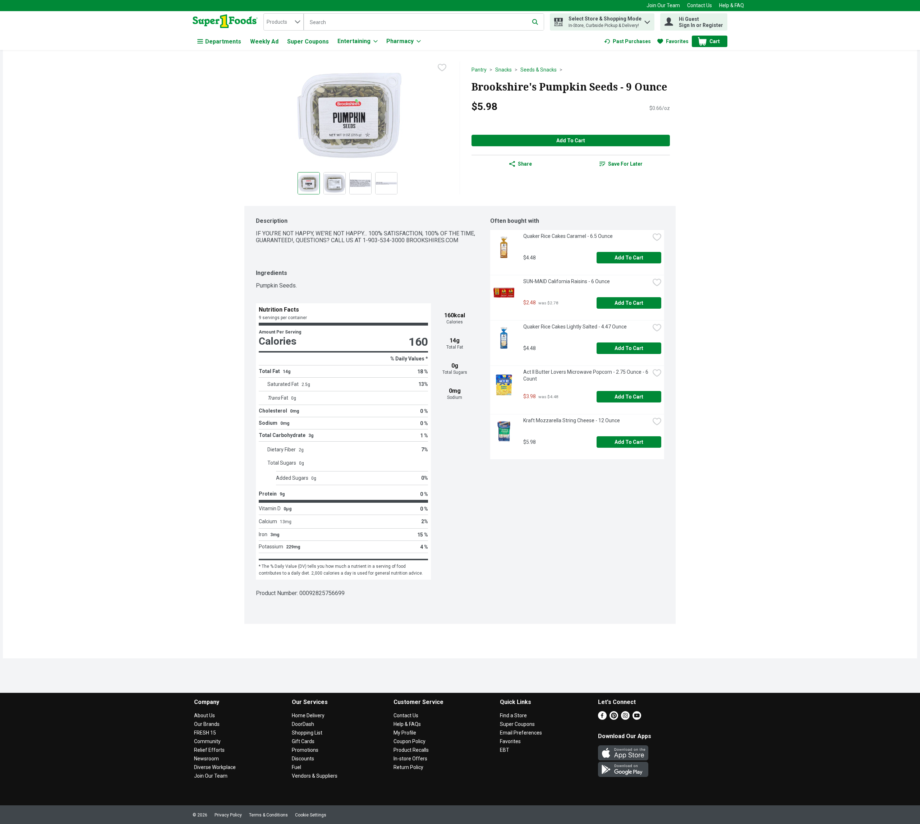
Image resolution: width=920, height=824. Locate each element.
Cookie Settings (310, 815)
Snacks (503, 70)
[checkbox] (442, 67)
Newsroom (206, 758)
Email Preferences (521, 733)
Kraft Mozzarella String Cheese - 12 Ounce (571, 420)
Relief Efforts (209, 750)
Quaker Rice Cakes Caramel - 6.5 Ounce (568, 236)
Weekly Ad (264, 41)
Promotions (305, 750)
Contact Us (699, 5)
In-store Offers (410, 758)
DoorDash (303, 724)
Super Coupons (308, 41)
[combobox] (283, 22)
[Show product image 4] (386, 183)
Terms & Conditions (268, 815)
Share (525, 164)
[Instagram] (625, 717)
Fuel (296, 767)
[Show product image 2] (334, 183)
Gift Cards (303, 741)
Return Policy (408, 767)
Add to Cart (570, 140)
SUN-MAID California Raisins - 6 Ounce (566, 281)
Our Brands (207, 724)
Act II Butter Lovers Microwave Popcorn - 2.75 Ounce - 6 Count (586, 375)
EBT (504, 750)
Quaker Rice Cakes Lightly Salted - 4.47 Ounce (575, 327)
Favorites (510, 741)
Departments (223, 41)
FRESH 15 (205, 733)
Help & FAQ (731, 5)
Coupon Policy (410, 741)
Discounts (303, 758)
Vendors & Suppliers (314, 776)
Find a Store (513, 715)
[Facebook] (602, 717)
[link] (627, 41)
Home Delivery (308, 715)
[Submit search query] (535, 22)
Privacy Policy (228, 815)
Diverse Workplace (215, 767)
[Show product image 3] (360, 183)
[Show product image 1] (309, 183)
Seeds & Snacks (538, 70)
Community (207, 741)
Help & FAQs (407, 724)
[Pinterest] (614, 717)
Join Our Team (663, 5)
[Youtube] (636, 717)
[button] (647, 20)
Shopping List (307, 733)
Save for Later (625, 164)
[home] (227, 21)
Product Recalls (411, 750)
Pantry (479, 70)
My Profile (405, 733)
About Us (204, 715)
